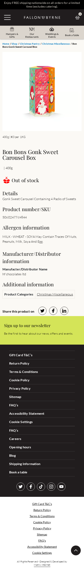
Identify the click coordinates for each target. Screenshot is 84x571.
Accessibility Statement (26, 413)
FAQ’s (13, 405)
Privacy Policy (20, 388)
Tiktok (41, 487)
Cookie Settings (21, 422)
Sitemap (15, 397)
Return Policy (19, 363)
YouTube (61, 487)
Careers (15, 439)
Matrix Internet (42, 564)
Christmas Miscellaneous (56, 43)
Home (5, 43)
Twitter (21, 487)
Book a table (18, 472)
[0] (78, 17)
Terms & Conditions (23, 372)
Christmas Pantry (30, 43)
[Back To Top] (76, 550)
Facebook (31, 487)
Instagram (51, 487)
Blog (12, 455)
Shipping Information (24, 464)
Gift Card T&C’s (20, 355)
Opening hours (20, 447)
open (7, 17)
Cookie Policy (19, 380)
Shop (14, 43)
